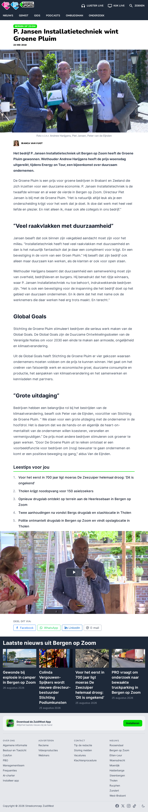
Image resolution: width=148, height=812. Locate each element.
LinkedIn (74, 628)
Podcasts (53, 15)
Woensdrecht (117, 760)
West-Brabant (118, 795)
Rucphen (115, 785)
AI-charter (9, 775)
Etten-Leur (116, 755)
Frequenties (10, 770)
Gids (37, 15)
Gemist (23, 15)
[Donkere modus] (143, 806)
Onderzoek (96, 15)
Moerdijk (115, 765)
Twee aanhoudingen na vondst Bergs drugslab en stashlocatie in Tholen (74, 512)
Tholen (113, 780)
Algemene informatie (15, 745)
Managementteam (13, 765)
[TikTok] (134, 806)
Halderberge (117, 770)
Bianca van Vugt (32, 143)
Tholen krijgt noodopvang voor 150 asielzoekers (55, 491)
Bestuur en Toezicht (14, 750)
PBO (5, 760)
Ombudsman (74, 15)
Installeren (132, 723)
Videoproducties (48, 750)
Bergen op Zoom (25, 26)
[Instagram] (128, 806)
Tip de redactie (83, 745)
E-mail (94, 628)
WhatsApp (51, 628)
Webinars (43, 755)
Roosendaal (116, 745)
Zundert (114, 790)
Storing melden (83, 750)
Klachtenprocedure (85, 760)
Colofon (7, 755)
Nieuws (8, 15)
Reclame (43, 745)
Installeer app (11, 780)
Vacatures (80, 755)
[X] (123, 806)
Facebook (27, 628)
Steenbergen (117, 775)
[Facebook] (117, 806)
